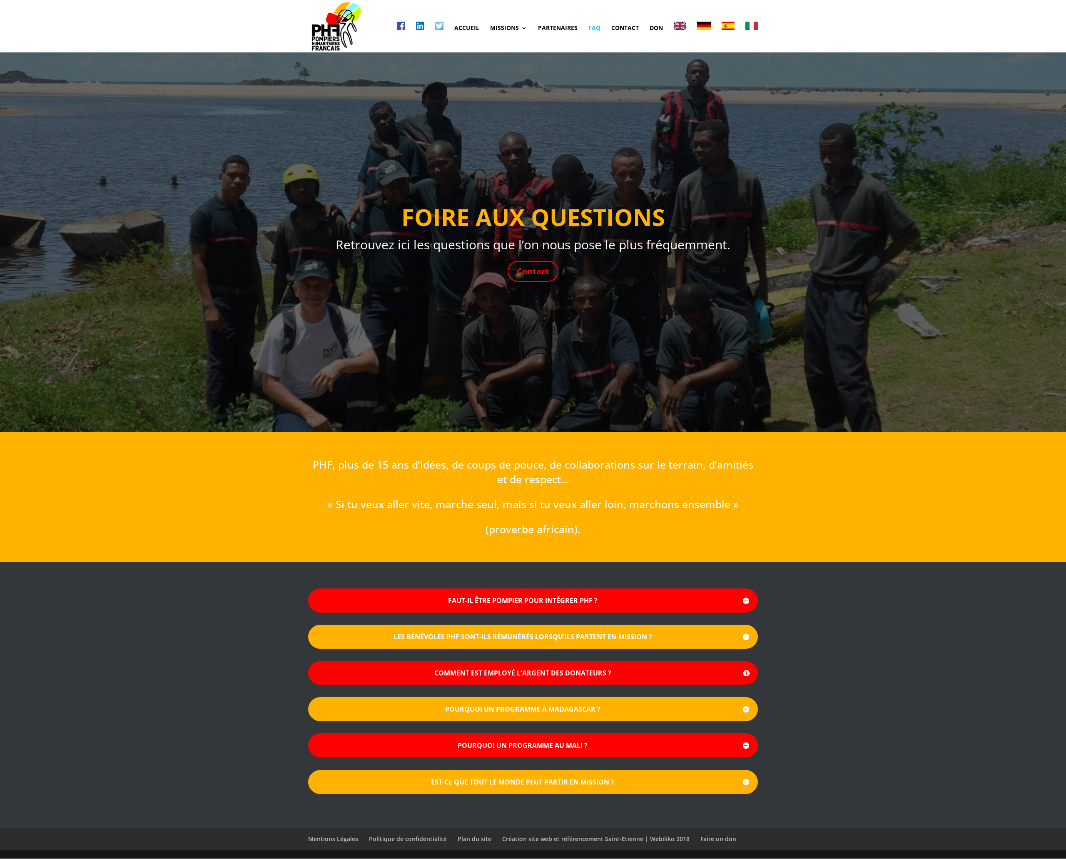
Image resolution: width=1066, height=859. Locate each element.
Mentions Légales (333, 839)
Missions (504, 28)
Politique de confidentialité (408, 839)
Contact (625, 28)
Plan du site (474, 839)
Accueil (466, 28)
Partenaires (558, 28)
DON (656, 28)
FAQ (594, 28)
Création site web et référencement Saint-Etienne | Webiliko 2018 (596, 839)
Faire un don (718, 839)
